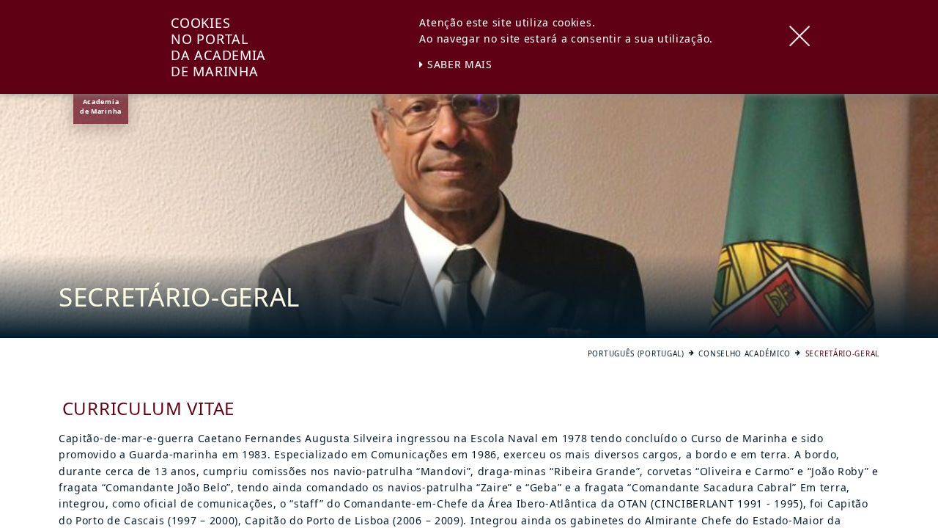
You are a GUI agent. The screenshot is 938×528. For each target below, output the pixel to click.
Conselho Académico (744, 353)
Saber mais (458, 64)
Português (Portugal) (636, 353)
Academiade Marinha (101, 106)
